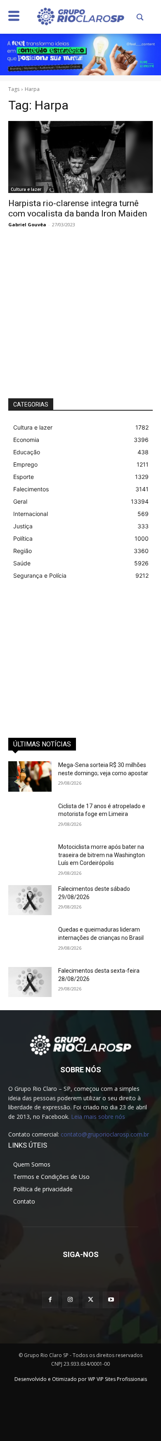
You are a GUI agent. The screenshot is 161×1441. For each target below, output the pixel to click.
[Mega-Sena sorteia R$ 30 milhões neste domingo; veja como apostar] (30, 776)
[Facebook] (50, 1300)
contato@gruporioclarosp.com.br (105, 1134)
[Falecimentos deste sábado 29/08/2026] (30, 900)
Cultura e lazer (26, 189)
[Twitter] (91, 1300)
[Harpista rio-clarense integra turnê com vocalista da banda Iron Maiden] (80, 157)
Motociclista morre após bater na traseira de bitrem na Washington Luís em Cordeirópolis (101, 855)
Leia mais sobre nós (98, 1116)
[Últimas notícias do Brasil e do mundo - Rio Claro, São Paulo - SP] (80, 1044)
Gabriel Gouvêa (27, 224)
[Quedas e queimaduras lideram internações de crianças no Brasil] (30, 941)
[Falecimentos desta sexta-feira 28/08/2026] (30, 982)
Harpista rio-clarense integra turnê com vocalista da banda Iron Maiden (77, 208)
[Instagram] (70, 1300)
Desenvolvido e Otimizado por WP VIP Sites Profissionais (80, 1379)
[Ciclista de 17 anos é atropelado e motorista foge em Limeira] (30, 817)
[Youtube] (111, 1300)
